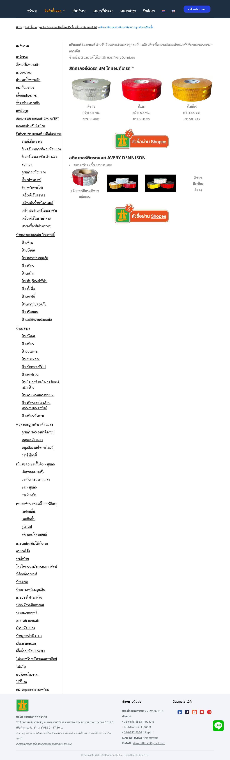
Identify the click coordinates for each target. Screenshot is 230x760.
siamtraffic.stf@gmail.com (149, 743)
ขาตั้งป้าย (22, 559)
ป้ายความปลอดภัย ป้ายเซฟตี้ (35, 235)
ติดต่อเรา (149, 11)
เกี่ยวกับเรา (79, 11)
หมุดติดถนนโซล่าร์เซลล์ (37, 447)
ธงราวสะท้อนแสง (27, 620)
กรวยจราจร (23, 72)
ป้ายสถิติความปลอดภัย (37, 319)
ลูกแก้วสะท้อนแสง (34, 172)
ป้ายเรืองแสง (30, 312)
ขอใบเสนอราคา (197, 9)
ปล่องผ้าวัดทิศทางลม (30, 605)
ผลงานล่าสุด (128, 11)
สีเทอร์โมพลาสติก (28, 64)
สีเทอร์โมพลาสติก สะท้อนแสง (41, 149)
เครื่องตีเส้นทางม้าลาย (36, 218)
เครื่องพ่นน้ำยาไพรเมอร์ (37, 203)
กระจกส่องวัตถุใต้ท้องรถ (32, 543)
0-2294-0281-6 (153, 711)
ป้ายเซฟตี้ (28, 296)
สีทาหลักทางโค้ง (32, 188)
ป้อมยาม (22, 582)
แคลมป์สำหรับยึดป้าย (30, 126)
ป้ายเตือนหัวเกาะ (33, 415)
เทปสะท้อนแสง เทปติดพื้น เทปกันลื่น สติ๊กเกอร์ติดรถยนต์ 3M (68, 27)
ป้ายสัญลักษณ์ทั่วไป (34, 281)
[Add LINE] (218, 726)
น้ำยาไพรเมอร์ (31, 180)
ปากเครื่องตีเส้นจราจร (36, 226)
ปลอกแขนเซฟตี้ (27, 612)
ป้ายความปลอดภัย (34, 304)
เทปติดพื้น (28, 519)
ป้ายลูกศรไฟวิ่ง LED (29, 636)
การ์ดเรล (22, 57)
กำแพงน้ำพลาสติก (28, 80)
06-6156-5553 (133, 722)
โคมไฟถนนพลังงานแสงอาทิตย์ (36, 566)
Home (19, 27)
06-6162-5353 (133, 727)
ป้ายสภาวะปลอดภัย (35, 258)
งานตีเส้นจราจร (32, 141)
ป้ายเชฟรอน (30, 374)
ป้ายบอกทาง (30, 351)
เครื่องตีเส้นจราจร (33, 195)
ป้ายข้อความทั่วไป (34, 367)
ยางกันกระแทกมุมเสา (36, 479)
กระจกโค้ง (23, 551)
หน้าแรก (32, 11)
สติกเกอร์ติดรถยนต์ (34, 534)
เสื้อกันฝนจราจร (27, 95)
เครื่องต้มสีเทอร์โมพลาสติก (39, 211)
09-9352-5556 (133, 732)
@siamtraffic (150, 738)
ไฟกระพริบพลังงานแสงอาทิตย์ (36, 659)
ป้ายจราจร (23, 328)
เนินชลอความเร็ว (33, 472)
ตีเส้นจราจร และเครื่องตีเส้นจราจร (38, 134)
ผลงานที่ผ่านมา (103, 11)
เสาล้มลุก (22, 111)
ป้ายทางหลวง (31, 359)
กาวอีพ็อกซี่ (29, 455)
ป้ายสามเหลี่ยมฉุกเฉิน (30, 589)
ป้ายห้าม (27, 242)
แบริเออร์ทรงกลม (27, 674)
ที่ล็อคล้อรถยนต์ (26, 574)
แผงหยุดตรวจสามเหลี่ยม (32, 689)
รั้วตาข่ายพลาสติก (28, 103)
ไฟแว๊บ (21, 666)
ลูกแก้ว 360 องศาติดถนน (38, 432)
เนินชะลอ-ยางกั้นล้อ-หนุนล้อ (35, 464)
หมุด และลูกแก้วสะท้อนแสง (34, 424)
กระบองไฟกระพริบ (29, 597)
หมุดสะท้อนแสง (32, 440)
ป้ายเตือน (28, 266)
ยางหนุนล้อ (29, 487)
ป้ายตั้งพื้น (28, 289)
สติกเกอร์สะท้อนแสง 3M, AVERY (37, 118)
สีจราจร (27, 164)
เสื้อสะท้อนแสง (26, 643)
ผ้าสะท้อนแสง (25, 628)
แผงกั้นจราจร (25, 87)
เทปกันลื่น (28, 511)
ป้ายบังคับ (28, 250)
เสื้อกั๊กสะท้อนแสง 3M (30, 651)
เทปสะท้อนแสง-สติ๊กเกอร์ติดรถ (36, 504)
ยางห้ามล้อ (29, 495)
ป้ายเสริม (28, 273)
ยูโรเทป (27, 527)
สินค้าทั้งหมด (53, 11)
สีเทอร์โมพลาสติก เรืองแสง (39, 157)
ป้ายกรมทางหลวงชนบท (38, 395)
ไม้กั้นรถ (21, 682)
